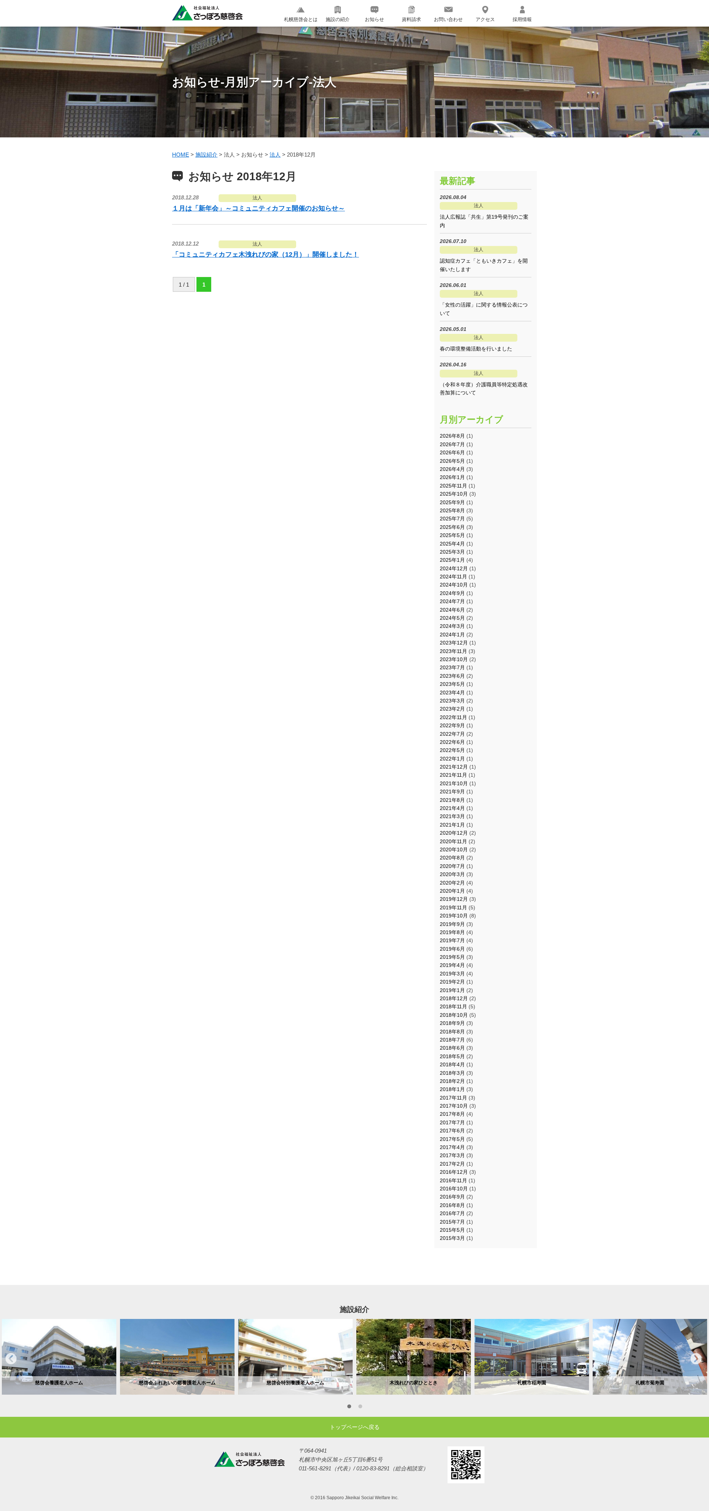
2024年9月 (452, 593)
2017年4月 (452, 1147)
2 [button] (360, 1407)
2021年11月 (453, 775)
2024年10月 (454, 585)
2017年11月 (453, 1098)
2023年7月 (452, 667)
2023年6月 (452, 676)
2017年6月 (452, 1131)
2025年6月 (452, 527)
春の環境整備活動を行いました (476, 349)
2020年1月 (452, 891)
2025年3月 (452, 552)
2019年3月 (452, 974)
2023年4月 (452, 692)
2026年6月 (452, 452)
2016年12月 (454, 1172)
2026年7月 (452, 444)
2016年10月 (454, 1189)
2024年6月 (452, 610)
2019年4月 (452, 965)
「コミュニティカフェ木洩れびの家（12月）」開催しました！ (265, 254)
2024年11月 (453, 577)
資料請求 (411, 19)
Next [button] (696, 1358)
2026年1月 (452, 477)
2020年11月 (453, 841)
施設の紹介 (338, 19)
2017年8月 (452, 1114)
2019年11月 (453, 907)
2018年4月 (452, 1064)
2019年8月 (452, 932)
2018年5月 (452, 1056)
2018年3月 (452, 1073)
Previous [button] (11, 1358)
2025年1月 (452, 560)
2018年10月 (454, 1015)
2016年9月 (452, 1197)
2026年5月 (452, 461)
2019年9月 (452, 924)
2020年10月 (454, 849)
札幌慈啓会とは (301, 19)
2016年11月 (453, 1180)
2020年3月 (452, 874)
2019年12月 (454, 899)
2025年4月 (452, 544)
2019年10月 (454, 916)
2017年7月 (452, 1122)
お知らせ (374, 19)
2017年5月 (452, 1139)
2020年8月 (452, 858)
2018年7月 (452, 1040)
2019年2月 (452, 982)
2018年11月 (453, 1006)
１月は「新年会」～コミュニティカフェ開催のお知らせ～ (258, 208)
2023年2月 (452, 709)
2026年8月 (452, 436)
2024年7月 (452, 601)
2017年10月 (454, 1106)
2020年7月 (452, 866)
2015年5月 (452, 1230)
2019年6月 (452, 949)
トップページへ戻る (355, 1427)
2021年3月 (452, 816)
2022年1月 (452, 759)
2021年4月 (452, 808)
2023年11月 (453, 651)
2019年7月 (452, 940)
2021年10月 (454, 783)
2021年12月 (454, 767)
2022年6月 (452, 742)
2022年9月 (452, 725)
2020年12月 (454, 833)
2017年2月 (452, 1164)
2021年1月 (452, 825)
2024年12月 (454, 568)
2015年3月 (452, 1238)
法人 (257, 198)
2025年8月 (452, 510)
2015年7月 (452, 1222)
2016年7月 (452, 1213)
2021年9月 (452, 791)
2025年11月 (453, 486)
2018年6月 (452, 1048)
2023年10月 (454, 659)
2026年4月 (452, 469)
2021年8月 (452, 800)
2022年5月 (452, 750)
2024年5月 (452, 618)
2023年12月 (454, 643)
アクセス (485, 19)
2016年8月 (452, 1205)
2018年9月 (452, 1023)
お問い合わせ (448, 19)
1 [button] (349, 1407)
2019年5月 (452, 957)
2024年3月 (452, 626)
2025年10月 (454, 494)
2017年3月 (452, 1155)
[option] (59, 1357)
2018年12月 (454, 998)
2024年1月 (452, 634)
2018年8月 (452, 1032)
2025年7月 (452, 519)
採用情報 (522, 19)
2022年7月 (452, 734)
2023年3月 (452, 701)
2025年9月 (452, 502)
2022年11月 (453, 717)
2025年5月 (452, 535)
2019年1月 (452, 990)
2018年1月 (452, 1089)
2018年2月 (452, 1081)
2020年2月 (452, 883)
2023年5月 (452, 684)
